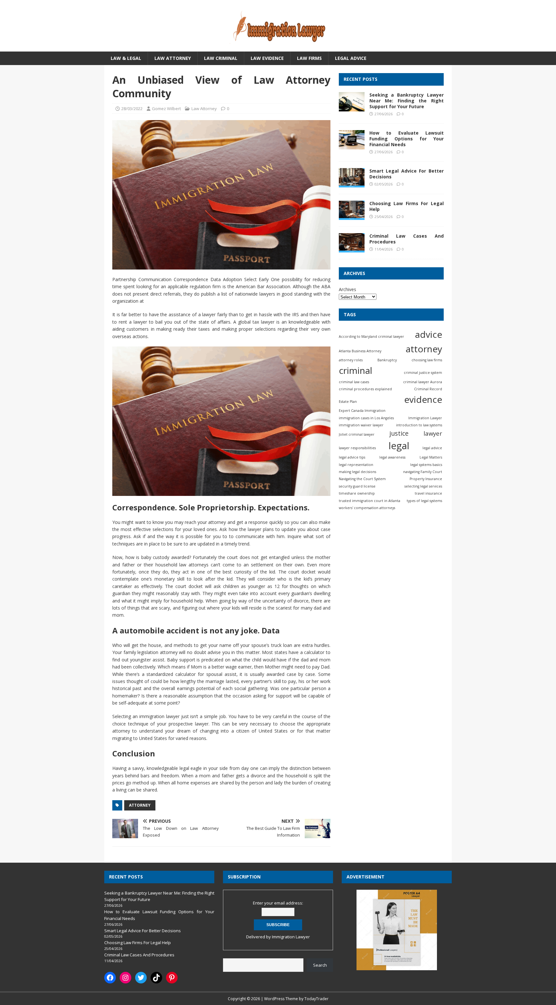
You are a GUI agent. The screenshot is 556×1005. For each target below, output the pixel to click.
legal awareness (392, 457)
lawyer (432, 433)
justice (399, 433)
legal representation (356, 464)
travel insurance (428, 493)
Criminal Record (428, 389)
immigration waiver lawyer (361, 425)
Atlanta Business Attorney (360, 351)
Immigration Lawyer (425, 417)
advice (428, 334)
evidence (423, 399)
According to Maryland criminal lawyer (371, 336)
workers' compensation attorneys (367, 508)
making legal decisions (357, 471)
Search (320, 965)
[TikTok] (156, 977)
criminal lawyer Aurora (422, 381)
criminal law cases (354, 381)
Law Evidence (267, 58)
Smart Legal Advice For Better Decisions (406, 174)
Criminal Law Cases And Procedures (406, 239)
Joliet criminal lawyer (357, 434)
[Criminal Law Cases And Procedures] (352, 249)
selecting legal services (423, 486)
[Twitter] (141, 977)
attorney (140, 805)
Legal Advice (350, 58)
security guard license (357, 486)
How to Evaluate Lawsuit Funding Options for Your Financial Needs (406, 138)
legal (399, 445)
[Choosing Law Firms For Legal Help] (352, 216)
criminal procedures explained (365, 389)
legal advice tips (352, 457)
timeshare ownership (357, 493)
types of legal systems (424, 500)
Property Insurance (426, 479)
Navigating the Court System (362, 479)
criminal (355, 370)
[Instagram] (125, 977)
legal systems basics (426, 464)
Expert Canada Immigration (362, 410)
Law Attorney (172, 58)
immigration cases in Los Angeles (366, 417)
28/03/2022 (132, 108)
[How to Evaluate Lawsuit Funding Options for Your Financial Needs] (352, 145)
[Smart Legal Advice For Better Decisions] (352, 184)
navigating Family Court (422, 471)
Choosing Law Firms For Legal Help (406, 206)
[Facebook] (110, 977)
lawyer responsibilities (357, 448)
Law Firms (309, 58)
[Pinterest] (172, 977)
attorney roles (351, 360)
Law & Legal (126, 58)
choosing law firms (427, 360)
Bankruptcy (387, 360)
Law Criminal (220, 58)
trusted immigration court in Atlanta (369, 500)
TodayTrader (316, 998)
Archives (347, 289)
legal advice (432, 448)
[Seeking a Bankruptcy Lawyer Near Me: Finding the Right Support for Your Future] (352, 107)
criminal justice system (423, 372)
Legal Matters (431, 457)
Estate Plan (348, 401)
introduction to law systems (419, 425)
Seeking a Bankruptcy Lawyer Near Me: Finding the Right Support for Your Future (406, 100)
